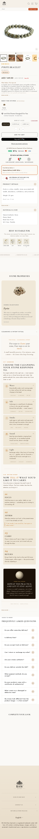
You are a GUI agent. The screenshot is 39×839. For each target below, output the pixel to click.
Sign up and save (19, 797)
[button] (5, 64)
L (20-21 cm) (25, 124)
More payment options (19, 144)
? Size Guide (34, 120)
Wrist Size (26, 120)
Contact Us (19, 804)
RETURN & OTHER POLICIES (19, 810)
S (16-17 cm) (6, 124)
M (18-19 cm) (16, 124)
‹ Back (3, 9)
